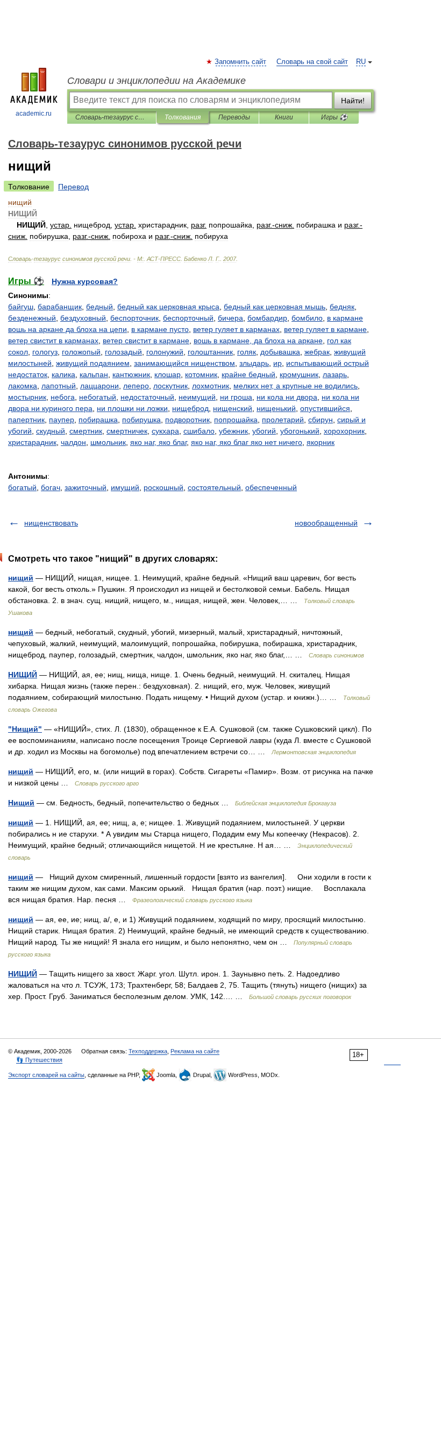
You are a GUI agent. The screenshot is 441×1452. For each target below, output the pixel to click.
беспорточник (134, 318)
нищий (20, 577)
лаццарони (99, 385)
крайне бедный (248, 374)
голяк (246, 352)
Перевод (73, 186)
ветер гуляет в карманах (236, 329)
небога (63, 397)
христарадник (32, 442)
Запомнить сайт (241, 62)
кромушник (299, 374)
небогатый (97, 397)
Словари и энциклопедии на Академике (156, 80)
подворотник (187, 419)
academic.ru (34, 113)
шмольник (108, 442)
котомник (201, 374)
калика (63, 374)
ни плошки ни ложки (132, 408)
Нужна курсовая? (85, 281)
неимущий (197, 397)
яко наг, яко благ (158, 442)
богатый (22, 487)
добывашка (280, 352)
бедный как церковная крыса (168, 306)
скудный (50, 431)
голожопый (81, 352)
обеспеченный (271, 487)
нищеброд (190, 408)
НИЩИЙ (22, 674)
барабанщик (60, 306)
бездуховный (83, 318)
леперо (136, 385)
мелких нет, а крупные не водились (295, 385)
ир (277, 363)
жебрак (317, 352)
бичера (230, 318)
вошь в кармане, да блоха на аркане (258, 340)
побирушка (141, 419)
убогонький (299, 431)
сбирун (320, 419)
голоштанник (210, 352)
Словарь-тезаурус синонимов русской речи (111, 117)
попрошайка (236, 419)
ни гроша (236, 397)
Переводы (234, 117)
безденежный (32, 318)
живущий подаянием (93, 363)
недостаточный (147, 397)
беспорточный (188, 318)
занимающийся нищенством (184, 363)
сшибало (199, 431)
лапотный (58, 385)
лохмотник (210, 385)
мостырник (27, 397)
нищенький (276, 408)
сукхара (165, 431)
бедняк (342, 306)
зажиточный (85, 487)
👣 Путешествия (39, 1060)
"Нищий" (25, 729)
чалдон (73, 442)
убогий (264, 431)
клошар (167, 374)
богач (50, 487)
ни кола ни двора (287, 397)
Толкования (183, 117)
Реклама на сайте (194, 1051)
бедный (99, 306)
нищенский (232, 408)
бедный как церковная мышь (274, 306)
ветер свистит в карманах (53, 340)
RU (361, 62)
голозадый (123, 352)
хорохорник (344, 431)
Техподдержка (148, 1051)
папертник (26, 419)
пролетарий (283, 419)
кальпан (94, 374)
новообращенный (326, 523)
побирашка (98, 419)
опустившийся (325, 408)
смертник (85, 431)
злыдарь (254, 363)
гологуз (45, 352)
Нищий (21, 802)
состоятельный (214, 487)
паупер (61, 419)
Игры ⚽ (334, 117)
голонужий (164, 352)
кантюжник (131, 374)
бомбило (307, 318)
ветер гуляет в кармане (325, 329)
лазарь (335, 374)
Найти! (353, 100)
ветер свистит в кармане (146, 340)
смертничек (126, 431)
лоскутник (170, 385)
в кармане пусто (160, 329)
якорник (321, 442)
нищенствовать (51, 523)
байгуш (20, 306)
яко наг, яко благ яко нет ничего (246, 442)
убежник (233, 431)
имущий (125, 487)
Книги (284, 117)
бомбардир (267, 318)
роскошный (163, 487)
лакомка (22, 385)
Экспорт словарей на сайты (46, 1075)
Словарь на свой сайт (312, 62)
